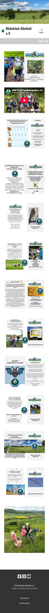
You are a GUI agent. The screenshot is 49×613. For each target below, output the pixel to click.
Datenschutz (24, 603)
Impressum (24, 598)
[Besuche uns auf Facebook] (19, 577)
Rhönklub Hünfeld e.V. (19, 31)
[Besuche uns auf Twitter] (24, 577)
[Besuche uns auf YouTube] (29, 577)
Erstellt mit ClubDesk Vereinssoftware (24, 588)
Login (41, 32)
